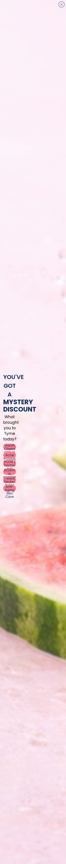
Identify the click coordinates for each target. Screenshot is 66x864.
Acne (9, 455)
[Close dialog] (61, 4)
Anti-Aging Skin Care (10, 488)
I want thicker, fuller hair (10, 480)
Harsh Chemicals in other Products (10, 447)
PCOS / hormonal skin (10, 463)
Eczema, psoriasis (9, 471)
